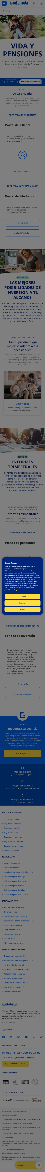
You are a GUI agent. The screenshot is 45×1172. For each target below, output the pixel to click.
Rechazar (22, 603)
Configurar (22, 596)
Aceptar (22, 609)
